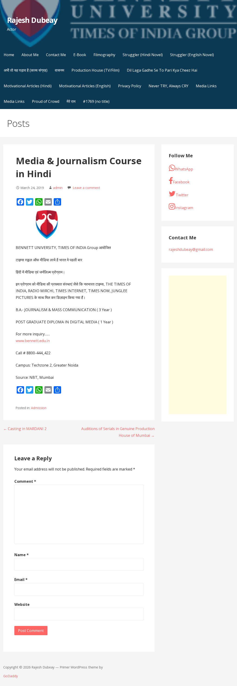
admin (57, 187)
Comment (25, 481)
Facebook (181, 182)
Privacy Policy (129, 85)
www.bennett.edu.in (33, 340)
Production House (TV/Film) (95, 70)
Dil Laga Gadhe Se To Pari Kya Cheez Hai (162, 70)
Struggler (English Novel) (192, 54)
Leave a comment (86, 187)
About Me (30, 54)
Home (9, 54)
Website (22, 604)
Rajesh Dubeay (32, 20)
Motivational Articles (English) (85, 85)
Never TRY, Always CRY (168, 85)
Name (21, 554)
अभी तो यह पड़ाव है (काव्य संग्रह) (25, 70)
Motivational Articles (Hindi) (28, 85)
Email (21, 579)
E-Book (79, 54)
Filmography (104, 54)
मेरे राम (71, 101)
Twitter (182, 194)
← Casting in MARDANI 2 (25, 428)
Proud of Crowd (45, 101)
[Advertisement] (197, 345)
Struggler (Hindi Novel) (143, 54)
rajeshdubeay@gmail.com (191, 249)
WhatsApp (184, 169)
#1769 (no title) (96, 101)
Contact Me (56, 54)
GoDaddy (10, 676)
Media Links (206, 85)
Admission (39, 408)
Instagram (184, 207)
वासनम (59, 70)
